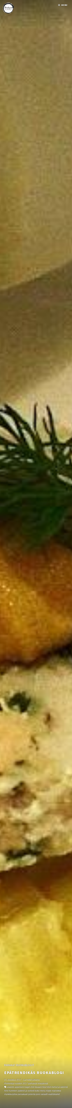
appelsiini (19, 1087)
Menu (64, 5)
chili (32, 1087)
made (48, 1090)
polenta (31, 1094)
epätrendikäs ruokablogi (34, 1072)
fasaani (38, 1087)
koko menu (40, 1090)
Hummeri (13, 1090)
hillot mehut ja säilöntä (57, 1087)
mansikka (56, 1090)
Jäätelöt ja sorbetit (26, 1090)
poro (38, 1094)
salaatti (44, 1094)
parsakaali (23, 1094)
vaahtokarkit (54, 1094)
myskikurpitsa (10, 1094)
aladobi (10, 1087)
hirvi (6, 1090)
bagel (27, 1087)
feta (44, 1087)
